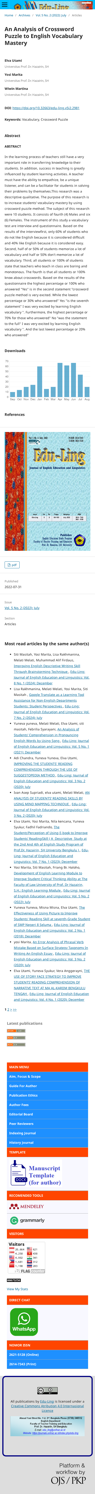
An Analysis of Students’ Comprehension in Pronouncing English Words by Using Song (46, 735)
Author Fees (19, 1105)
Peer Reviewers (21, 1123)
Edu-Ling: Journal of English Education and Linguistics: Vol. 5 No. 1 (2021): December (51, 746)
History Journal (21, 1142)
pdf (13, 565)
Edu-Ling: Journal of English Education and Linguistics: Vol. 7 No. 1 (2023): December (51, 856)
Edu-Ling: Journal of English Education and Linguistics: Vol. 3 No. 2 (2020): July (51, 781)
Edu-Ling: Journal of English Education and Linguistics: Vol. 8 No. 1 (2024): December (51, 677)
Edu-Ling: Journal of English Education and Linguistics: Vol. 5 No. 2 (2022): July (52, 896)
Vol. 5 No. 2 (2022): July (51, 15)
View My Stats (17, 1289)
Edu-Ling (47, 1401)
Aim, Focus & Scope (25, 1076)
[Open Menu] (4, 4)
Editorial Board (21, 1114)
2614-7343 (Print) (22, 1364)
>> (15, 1009)
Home (9, 15)
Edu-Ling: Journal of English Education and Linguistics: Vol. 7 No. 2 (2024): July (51, 712)
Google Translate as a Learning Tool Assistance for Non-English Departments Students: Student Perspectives (49, 700)
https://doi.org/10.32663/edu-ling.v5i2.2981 (46, 108)
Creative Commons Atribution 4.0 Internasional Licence (47, 1408)
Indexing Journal (22, 1133)
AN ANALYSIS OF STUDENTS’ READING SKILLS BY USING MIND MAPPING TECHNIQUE (52, 798)
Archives (24, 15)
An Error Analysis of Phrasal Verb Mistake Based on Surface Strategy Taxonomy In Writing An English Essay (51, 948)
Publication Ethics (23, 1095)
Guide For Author (23, 1086)
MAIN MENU (19, 1067)
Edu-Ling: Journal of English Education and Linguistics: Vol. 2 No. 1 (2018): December (49, 930)
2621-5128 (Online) (24, 1354)
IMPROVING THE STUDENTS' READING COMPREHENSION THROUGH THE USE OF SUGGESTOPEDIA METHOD (45, 769)
